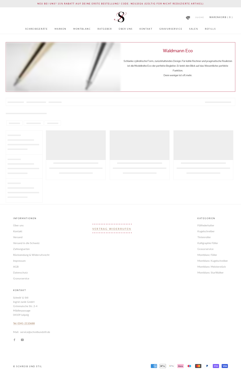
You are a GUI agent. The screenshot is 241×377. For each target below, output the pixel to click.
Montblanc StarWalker (210, 272)
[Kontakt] (188, 17)
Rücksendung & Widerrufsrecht (31, 254)
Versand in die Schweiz (26, 243)
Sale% (193, 29)
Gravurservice (170, 29)
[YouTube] (22, 339)
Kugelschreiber (206, 231)
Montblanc (82, 29)
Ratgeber (105, 29)
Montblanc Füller (207, 254)
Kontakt (146, 29)
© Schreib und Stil (27, 366)
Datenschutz (20, 272)
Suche (199, 17)
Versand (17, 237)
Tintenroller (204, 237)
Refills (210, 29)
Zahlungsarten (21, 248)
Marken (60, 29)
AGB (16, 266)
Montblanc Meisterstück (211, 266)
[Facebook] (14, 339)
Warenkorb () (221, 17)
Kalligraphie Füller (207, 243)
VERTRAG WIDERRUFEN (111, 228)
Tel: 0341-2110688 (24, 323)
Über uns (126, 29)
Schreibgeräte (36, 29)
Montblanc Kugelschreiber (212, 260)
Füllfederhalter (205, 225)
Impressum (19, 260)
